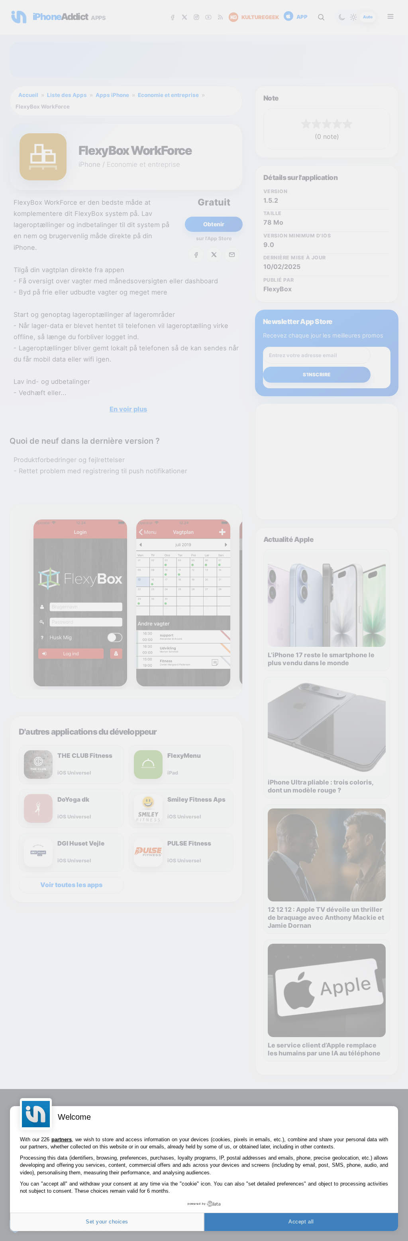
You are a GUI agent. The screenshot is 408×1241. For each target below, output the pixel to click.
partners (61, 1139)
